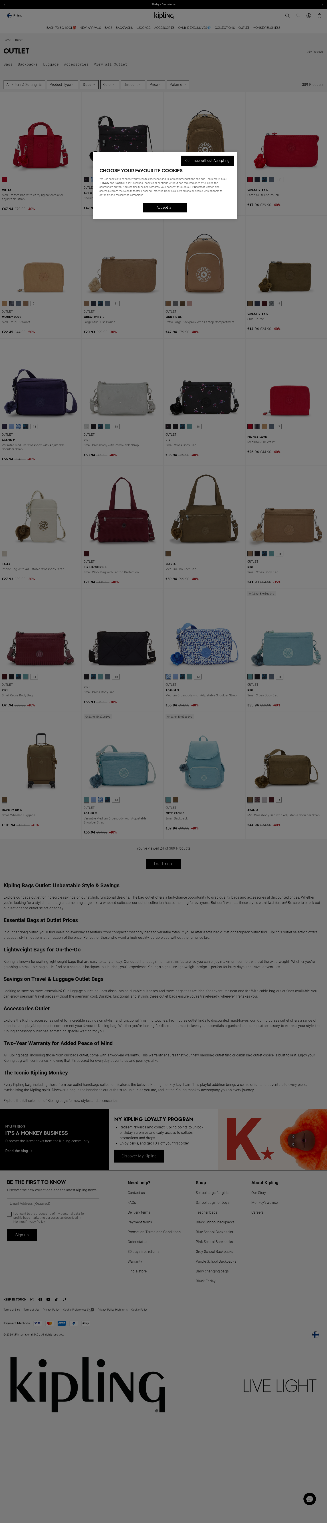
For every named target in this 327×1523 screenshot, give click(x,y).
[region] (165, 185)
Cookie (119, 183)
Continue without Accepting (207, 160)
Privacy (105, 183)
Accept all (165, 207)
